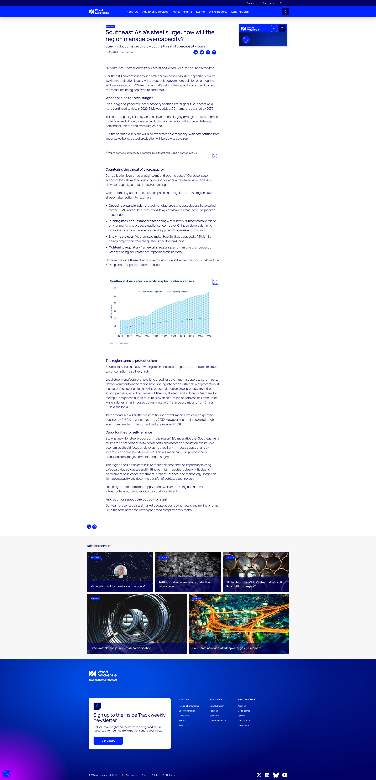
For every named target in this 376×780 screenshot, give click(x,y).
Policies (155, 775)
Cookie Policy (168, 775)
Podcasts (214, 715)
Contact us (252, 3)
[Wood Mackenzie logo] (99, 11)
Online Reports (218, 11)
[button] (285, 11)
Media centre (244, 710)
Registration (268, 3)
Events (200, 11)
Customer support (218, 720)
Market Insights (182, 11)
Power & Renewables (189, 705)
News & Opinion (217, 705)
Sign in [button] (284, 2)
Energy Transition (187, 710)
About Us (132, 11)
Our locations (244, 720)
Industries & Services (155, 11)
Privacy (145, 775)
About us (242, 705)
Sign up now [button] (108, 740)
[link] (188, 676)
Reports (183, 725)
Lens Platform (240, 11)
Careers (241, 715)
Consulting (184, 715)
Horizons (214, 710)
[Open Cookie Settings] (6, 773)
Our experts (243, 725)
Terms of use (132, 775)
